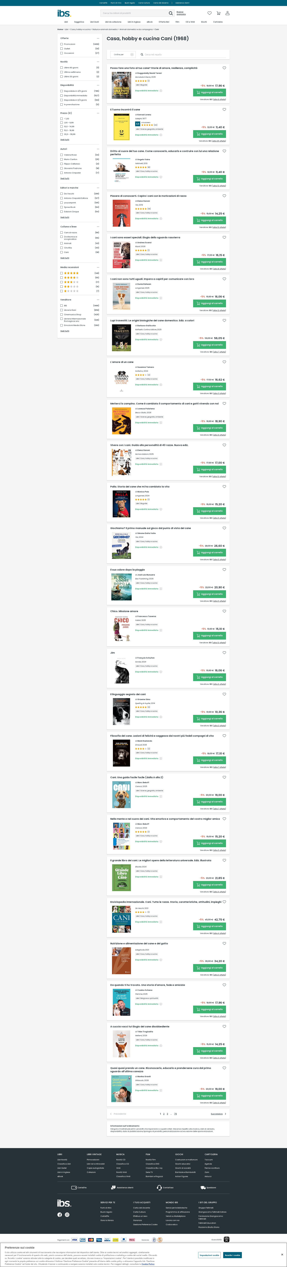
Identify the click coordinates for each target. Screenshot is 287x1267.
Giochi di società (183, 1168)
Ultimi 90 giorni (71, 67)
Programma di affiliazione (178, 1212)
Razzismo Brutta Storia (209, 1227)
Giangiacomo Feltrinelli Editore (212, 1212)
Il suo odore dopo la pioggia (127, 569)
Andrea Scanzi (144, 242)
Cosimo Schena (144, 990)
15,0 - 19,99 (69, 130)
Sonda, (138, 661)
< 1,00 (66, 119)
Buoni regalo (130, 3)
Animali (67, 243)
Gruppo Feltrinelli (206, 1207)
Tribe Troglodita (145, 1031)
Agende (208, 1164)
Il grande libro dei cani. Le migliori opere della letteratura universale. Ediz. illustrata (160, 860)
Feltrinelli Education (207, 1223)
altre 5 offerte (219, 518)
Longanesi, (140, 288)
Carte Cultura (144, 3)
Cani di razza (70, 232)
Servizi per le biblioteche (176, 1207)
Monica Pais (143, 491)
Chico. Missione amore (124, 611)
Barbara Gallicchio (146, 325)
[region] (143, 1255)
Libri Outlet (62, 1168)
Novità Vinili (121, 1172)
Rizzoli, (138, 246)
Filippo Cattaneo (72, 164)
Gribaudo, (139, 1080)
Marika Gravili (144, 1076)
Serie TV (149, 1172)
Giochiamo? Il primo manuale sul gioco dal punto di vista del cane (150, 528)
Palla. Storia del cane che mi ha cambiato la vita (139, 486)
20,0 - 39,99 (69, 134)
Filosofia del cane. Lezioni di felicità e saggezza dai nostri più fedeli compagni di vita (162, 736)
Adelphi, (138, 118)
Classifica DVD (152, 1164)
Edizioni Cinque (71, 211)
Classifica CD (122, 1164)
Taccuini (209, 1159)
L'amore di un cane (121, 362)
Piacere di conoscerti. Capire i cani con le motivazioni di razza (148, 196)
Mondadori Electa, (143, 77)
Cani (66, 252)
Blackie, (138, 866)
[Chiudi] (282, 1254)
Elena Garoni (143, 201)
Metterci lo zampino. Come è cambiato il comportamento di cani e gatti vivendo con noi (164, 403)
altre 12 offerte (219, 310)
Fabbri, (138, 620)
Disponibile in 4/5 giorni (75, 91)
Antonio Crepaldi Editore (76, 198)
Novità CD (120, 1159)
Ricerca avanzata (181, 13)
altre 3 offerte (219, 725)
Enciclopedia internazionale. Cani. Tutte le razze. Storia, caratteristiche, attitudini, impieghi (165, 902)
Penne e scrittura (212, 1168)
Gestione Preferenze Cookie (145, 1224)
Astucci (208, 1176)
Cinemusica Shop (72, 314)
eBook (60, 1176)
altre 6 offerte (219, 684)
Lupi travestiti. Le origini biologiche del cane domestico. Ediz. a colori (152, 320)
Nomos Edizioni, (142, 454)
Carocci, (138, 786)
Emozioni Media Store (74, 325)
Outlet (67, 49)
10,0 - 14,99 (69, 126)
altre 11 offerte (219, 393)
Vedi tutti (64, 139)
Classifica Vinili (123, 1176)
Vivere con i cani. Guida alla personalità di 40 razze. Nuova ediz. (149, 445)
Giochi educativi (182, 1164)
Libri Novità (62, 1159)
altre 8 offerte (219, 269)
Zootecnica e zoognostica (70, 238)
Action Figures (181, 1176)
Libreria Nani (70, 310)
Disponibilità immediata (75, 95)
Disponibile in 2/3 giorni (75, 100)
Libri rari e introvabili (96, 1164)
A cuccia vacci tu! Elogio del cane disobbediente (139, 1026)
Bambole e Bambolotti (185, 1172)
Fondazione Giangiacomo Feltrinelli (211, 1217)
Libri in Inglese (63, 1172)
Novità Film (151, 1159)
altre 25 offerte (218, 141)
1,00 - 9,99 (69, 122)
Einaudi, (138, 745)
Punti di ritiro (116, 3)
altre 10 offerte (219, 186)
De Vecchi (69, 194)
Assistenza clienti (182, 3)
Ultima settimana (72, 72)
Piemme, (139, 994)
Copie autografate (95, 1168)
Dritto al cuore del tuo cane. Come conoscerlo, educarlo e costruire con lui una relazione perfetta (164, 153)
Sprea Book (69, 207)
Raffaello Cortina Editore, (146, 329)
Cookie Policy (148, 1264)
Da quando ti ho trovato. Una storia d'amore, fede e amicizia (147, 985)
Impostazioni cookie (209, 1255)
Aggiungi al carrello (212, 92)
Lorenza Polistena (146, 408)
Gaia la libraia (107, 1220)
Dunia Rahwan (144, 284)
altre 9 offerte (219, 99)
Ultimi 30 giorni (71, 76)
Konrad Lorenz (144, 114)
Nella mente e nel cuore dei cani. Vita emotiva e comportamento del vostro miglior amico (165, 819)
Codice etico (171, 1224)
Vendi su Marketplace (175, 1216)
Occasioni (69, 53)
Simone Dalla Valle (146, 533)
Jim (112, 652)
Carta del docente (160, 3)
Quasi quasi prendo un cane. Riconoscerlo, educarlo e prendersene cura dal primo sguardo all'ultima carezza (160, 1070)
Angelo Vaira (143, 159)
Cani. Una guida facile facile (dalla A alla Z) (136, 777)
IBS (65, 305)
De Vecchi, (139, 908)
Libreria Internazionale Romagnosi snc (75, 320)
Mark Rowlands (144, 741)
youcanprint (70, 203)
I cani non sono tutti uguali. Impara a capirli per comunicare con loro (152, 279)
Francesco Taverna (146, 616)
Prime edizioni (93, 1159)
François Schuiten (146, 658)
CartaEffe (103, 3)
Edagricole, (140, 949)
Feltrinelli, (139, 163)
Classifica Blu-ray (154, 1168)
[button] (171, 13)
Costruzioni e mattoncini (186, 1159)
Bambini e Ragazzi (154, 1176)
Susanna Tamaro (145, 367)
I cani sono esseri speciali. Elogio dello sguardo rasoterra (145, 237)
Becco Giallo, (140, 412)
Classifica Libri (64, 1164)
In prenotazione (72, 104)
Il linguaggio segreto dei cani (128, 694)
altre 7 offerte (219, 352)
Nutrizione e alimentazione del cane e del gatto (139, 943)
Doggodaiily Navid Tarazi (149, 73)
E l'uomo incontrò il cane (125, 109)
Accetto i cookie (232, 1255)
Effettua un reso (140, 1216)
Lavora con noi (172, 1220)
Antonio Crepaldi (72, 173)
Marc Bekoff (143, 782)
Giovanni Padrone (73, 168)
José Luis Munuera (146, 575)
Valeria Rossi (70, 155)
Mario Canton (70, 159)
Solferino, (139, 371)
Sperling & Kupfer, (143, 703)
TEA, (136, 205)
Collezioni (91, 1172)
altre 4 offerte (219, 892)
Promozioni (69, 44)
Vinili (118, 1168)
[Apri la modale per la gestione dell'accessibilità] (227, 1239)
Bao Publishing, (142, 578)
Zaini (207, 1172)
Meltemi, (138, 1035)
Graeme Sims (143, 699)
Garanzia (137, 1220)
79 (175, 1114)
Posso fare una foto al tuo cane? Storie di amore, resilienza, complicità (153, 68)
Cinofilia (68, 248)
